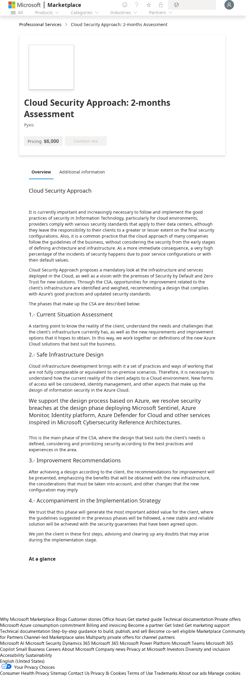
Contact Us (78, 673)
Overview (41, 172)
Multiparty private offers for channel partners (130, 637)
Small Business (30, 649)
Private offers (227, 619)
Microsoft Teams (188, 643)
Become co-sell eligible (171, 631)
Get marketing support (207, 625)
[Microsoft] (24, 4)
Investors (175, 649)
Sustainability (39, 655)
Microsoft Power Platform (145, 643)
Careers (53, 649)
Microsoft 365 (104, 643)
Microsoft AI (12, 643)
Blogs (61, 619)
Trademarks (165, 673)
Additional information (82, 172)
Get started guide (145, 619)
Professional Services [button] (40, 24)
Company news (110, 649)
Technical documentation (188, 619)
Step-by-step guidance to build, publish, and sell (99, 631)
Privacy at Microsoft (146, 649)
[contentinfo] (66, 24)
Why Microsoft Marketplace (27, 619)
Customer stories (84, 619)
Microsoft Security (43, 643)
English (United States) (22, 661)
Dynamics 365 (76, 643)
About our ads (192, 673)
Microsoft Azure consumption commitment (43, 625)
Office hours (114, 619)
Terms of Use (140, 673)
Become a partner (146, 625)
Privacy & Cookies (108, 673)
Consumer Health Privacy (24, 673)
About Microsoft (78, 649)
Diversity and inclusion (207, 649)
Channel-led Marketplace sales (54, 637)
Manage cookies (224, 673)
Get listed (174, 625)
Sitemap (58, 673)
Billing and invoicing (106, 625)
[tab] (43, 171)
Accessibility (12, 655)
